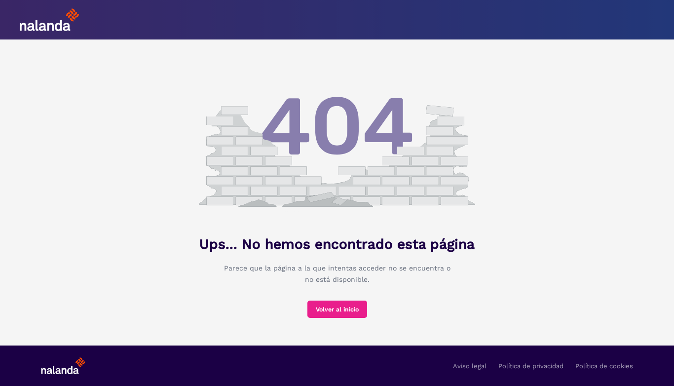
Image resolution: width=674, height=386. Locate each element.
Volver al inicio (337, 309)
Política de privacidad (530, 366)
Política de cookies (604, 366)
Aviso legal (470, 366)
